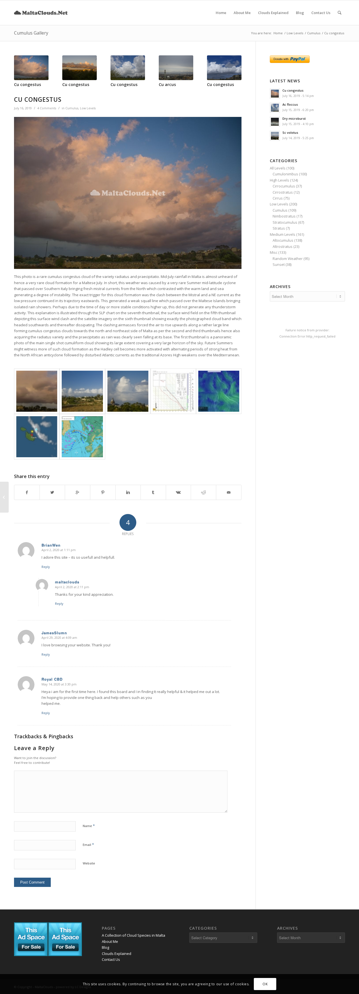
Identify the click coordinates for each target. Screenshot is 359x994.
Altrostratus (283, 246)
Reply (46, 567)
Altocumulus (283, 240)
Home (278, 33)
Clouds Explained (116, 953)
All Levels (278, 168)
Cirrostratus (283, 192)
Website (89, 863)
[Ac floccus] (4, 497)
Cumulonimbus (285, 173)
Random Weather (288, 258)
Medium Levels (282, 234)
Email (88, 844)
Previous (22, 67)
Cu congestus (27, 84)
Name (89, 825)
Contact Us (111, 959)
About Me (110, 941)
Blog (105, 947)
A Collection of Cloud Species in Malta (133, 935)
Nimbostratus (284, 216)
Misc (273, 252)
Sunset (279, 264)
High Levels (279, 180)
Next (233, 67)
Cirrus (278, 198)
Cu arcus (167, 84)
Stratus (279, 228)
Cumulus (313, 33)
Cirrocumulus (284, 186)
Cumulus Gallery (31, 33)
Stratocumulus (285, 222)
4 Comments (46, 108)
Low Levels (295, 33)
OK (265, 984)
